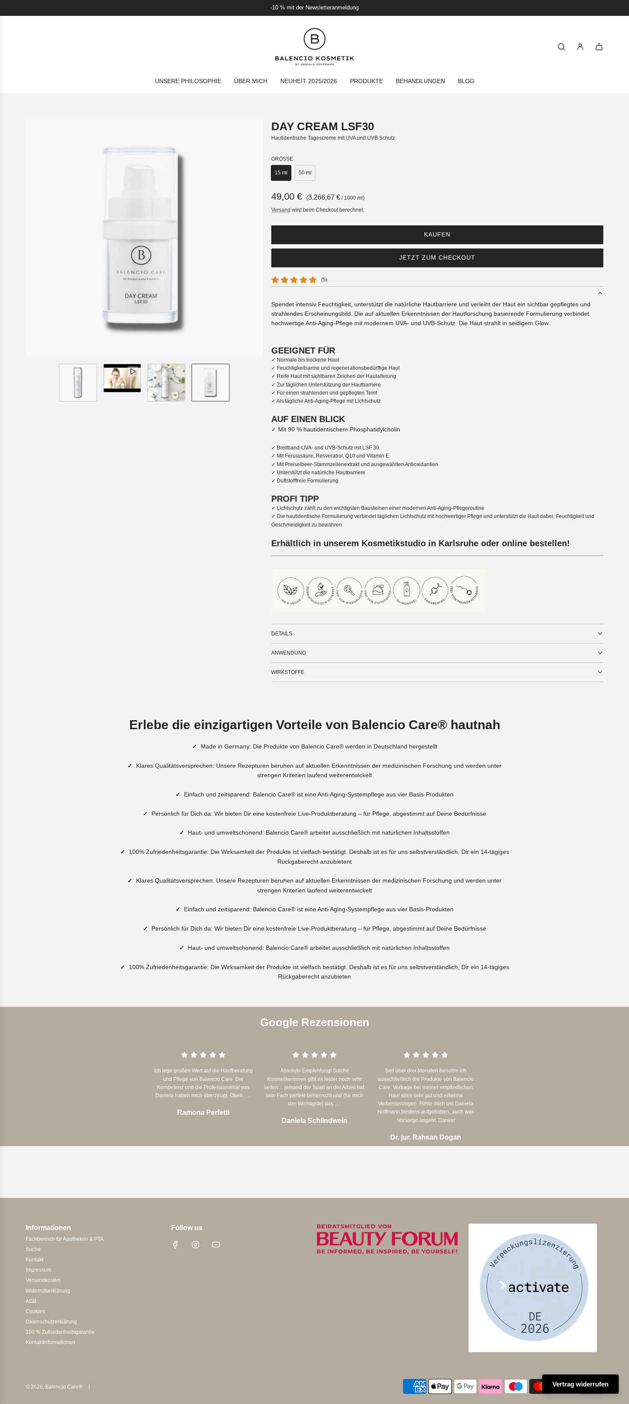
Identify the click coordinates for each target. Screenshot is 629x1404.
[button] (32, 238)
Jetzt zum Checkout (437, 257)
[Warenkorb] (599, 46)
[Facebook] (175, 1244)
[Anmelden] (580, 46)
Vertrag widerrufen (580, 1384)
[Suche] (561, 46)
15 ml (281, 173)
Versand (281, 210)
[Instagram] (195, 1244)
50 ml (305, 173)
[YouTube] (215, 1244)
